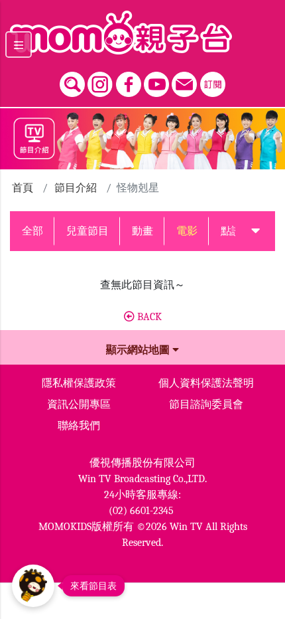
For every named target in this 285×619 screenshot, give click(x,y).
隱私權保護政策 (79, 383)
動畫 (142, 231)
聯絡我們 (79, 426)
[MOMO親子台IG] (100, 81)
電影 (187, 231)
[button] (255, 231)
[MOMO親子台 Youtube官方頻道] (156, 81)
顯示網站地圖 (139, 350)
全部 (32, 231)
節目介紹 (75, 188)
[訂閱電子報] (212, 81)
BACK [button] (148, 317)
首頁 (22, 188)
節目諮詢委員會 (206, 404)
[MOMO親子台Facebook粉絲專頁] (128, 81)
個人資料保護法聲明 (206, 383)
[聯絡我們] (184, 81)
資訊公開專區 (79, 404)
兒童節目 (87, 231)
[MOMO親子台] (142, 32)
